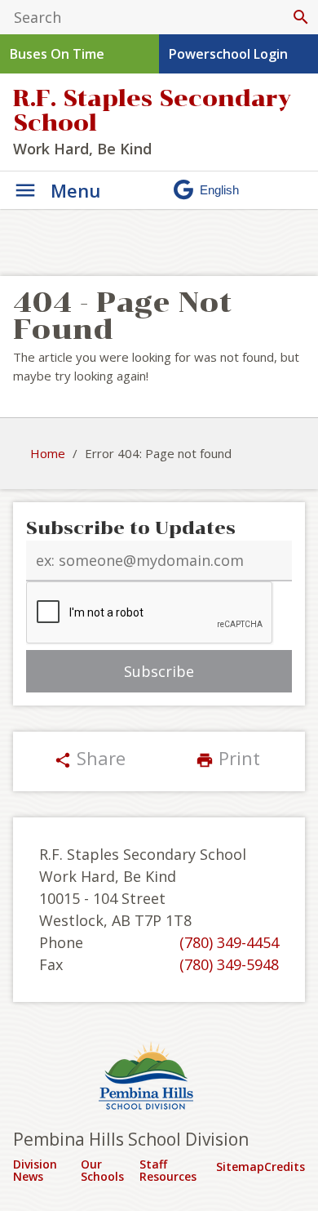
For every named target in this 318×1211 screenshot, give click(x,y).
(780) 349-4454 (229, 942)
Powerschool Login (228, 54)
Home (47, 453)
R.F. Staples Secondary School (152, 110)
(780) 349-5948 (229, 964)
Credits (284, 1166)
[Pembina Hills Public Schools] (159, 1078)
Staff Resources (168, 1170)
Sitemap (240, 1166)
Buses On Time (57, 54)
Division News (35, 1170)
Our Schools (102, 1170)
